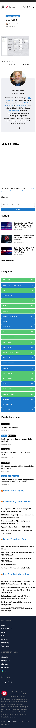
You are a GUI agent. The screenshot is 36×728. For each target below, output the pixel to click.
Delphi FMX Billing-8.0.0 (9, 564)
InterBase (18, 342)
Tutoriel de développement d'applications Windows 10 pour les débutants (17, 481)
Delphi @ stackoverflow (14, 539)
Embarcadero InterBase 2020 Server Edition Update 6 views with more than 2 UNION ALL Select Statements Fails (18, 590)
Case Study (18, 295)
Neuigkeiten (18, 357)
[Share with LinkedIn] (7, 61)
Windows (18, 409)
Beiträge (18, 280)
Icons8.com (11, 717)
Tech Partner (18, 394)
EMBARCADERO (12, 722)
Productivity (18, 363)
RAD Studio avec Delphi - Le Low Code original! (16, 440)
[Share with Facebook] (2, 61)
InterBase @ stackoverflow (16, 574)
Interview (18, 347)
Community (5, 643)
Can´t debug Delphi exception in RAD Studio (15, 568)
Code (18, 300)
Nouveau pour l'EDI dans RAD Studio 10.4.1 (15, 453)
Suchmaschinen (21, 105)
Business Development (18, 285)
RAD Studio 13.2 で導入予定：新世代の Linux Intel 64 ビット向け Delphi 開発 (24, 225)
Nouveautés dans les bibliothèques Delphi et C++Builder (17, 467)
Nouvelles (5, 424)
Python (18, 368)
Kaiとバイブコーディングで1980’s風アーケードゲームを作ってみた (24, 250)
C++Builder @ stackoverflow (17, 501)
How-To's (18, 326)
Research (18, 383)
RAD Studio (18, 378)
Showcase (18, 389)
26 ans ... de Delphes (9, 427)
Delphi (18, 311)
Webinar (18, 399)
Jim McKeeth (16, 24)
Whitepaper (18, 404)
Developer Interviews (18, 316)
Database (18, 306)
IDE (18, 332)
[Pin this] (9, 61)
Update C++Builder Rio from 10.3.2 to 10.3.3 (15, 527)
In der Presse (18, 337)
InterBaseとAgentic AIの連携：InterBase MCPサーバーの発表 (24, 238)
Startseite (4, 657)
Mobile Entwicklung (18, 352)
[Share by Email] (12, 61)
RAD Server (18, 373)
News (3, 625)
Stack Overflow (14, 111)
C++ (18, 290)
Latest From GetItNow (13, 490)
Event (18, 321)
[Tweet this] (5, 61)
